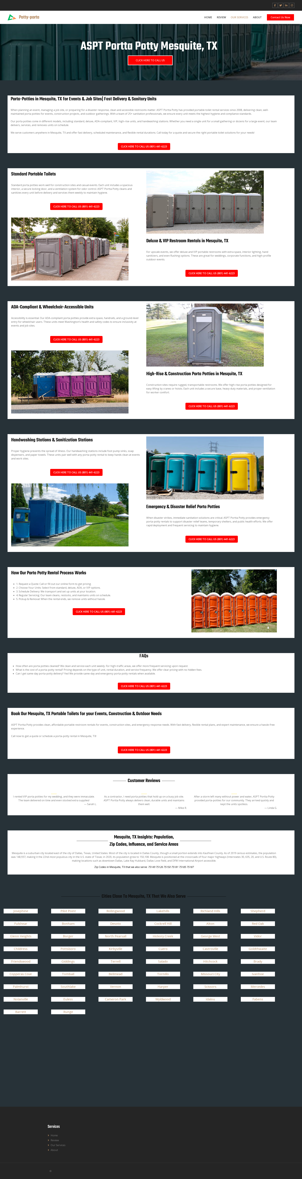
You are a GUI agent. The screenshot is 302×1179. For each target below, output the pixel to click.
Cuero (163, 949)
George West (210, 936)
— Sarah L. (90, 804)
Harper (163, 986)
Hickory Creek (163, 936)
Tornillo (163, 974)
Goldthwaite (258, 949)
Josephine (20, 911)
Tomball (68, 974)
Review (221, 17)
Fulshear (20, 923)
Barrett (20, 1012)
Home (208, 17)
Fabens (257, 999)
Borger (68, 936)
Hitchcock (210, 961)
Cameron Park (115, 999)
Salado (163, 961)
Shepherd (258, 911)
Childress (21, 949)
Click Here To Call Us (150, 60)
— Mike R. (181, 808)
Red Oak (258, 923)
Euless (68, 999)
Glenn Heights (20, 936)
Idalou (210, 999)
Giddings (68, 961)
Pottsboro (68, 949)
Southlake (68, 986)
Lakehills (163, 911)
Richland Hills (210, 911)
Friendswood (20, 961)
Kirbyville (115, 949)
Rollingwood (115, 911)
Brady (258, 961)
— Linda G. (270, 808)
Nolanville (21, 999)
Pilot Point (68, 911)
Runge (68, 1012)
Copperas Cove (21, 974)
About (257, 17)
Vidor (258, 936)
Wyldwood (163, 999)
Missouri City (210, 974)
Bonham (68, 923)
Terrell (115, 961)
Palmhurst (21, 986)
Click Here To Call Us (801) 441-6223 (144, 146)
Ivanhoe (258, 974)
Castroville (210, 949)
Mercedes (258, 986)
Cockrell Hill (163, 923)
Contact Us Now (280, 17)
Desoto (115, 923)
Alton (210, 923)
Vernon (115, 986)
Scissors (210, 986)
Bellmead (115, 974)
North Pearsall (115, 936)
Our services (239, 17)
